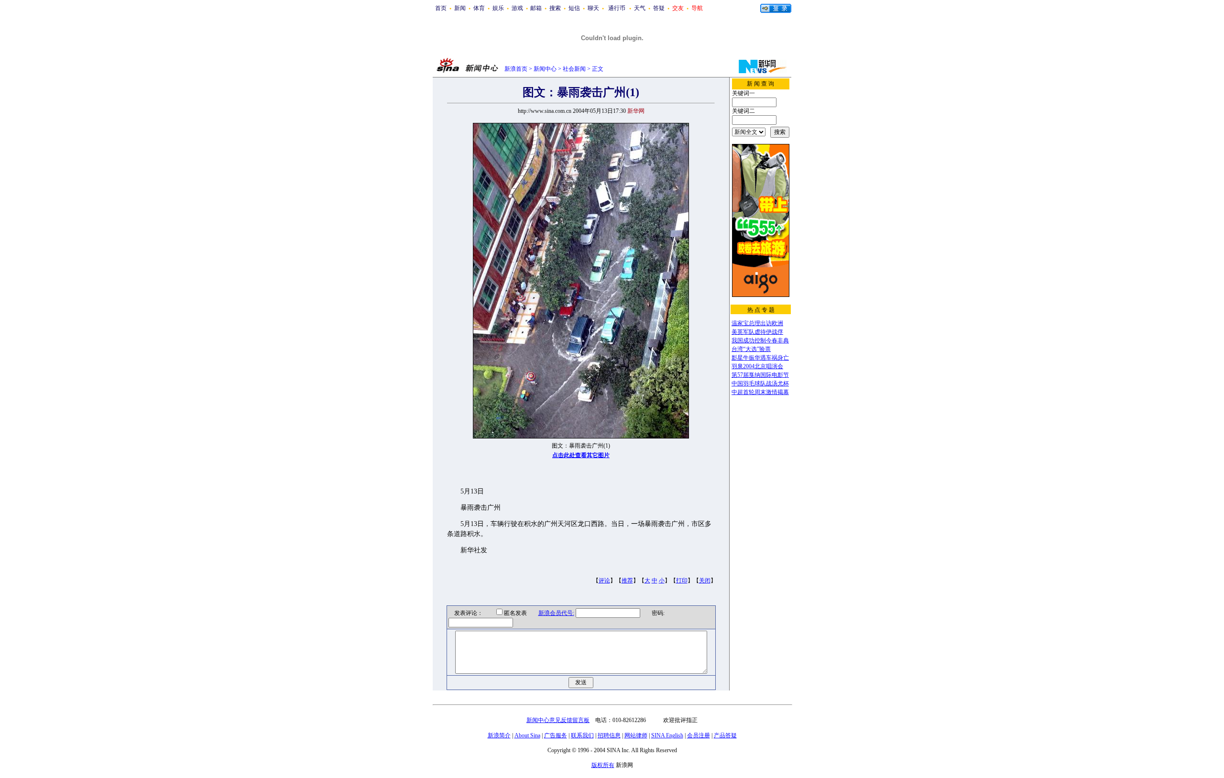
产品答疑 (725, 735)
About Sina (527, 735)
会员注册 (698, 735)
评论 (604, 580)
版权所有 (602, 765)
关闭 (704, 580)
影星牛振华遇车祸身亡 (760, 357)
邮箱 (536, 8)
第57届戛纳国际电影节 (760, 375)
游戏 (517, 8)
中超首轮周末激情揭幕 (760, 392)
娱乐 (498, 8)
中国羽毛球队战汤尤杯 (760, 383)
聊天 (593, 8)
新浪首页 (515, 69)
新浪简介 (499, 735)
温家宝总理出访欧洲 (757, 323)
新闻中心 (545, 69)
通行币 (616, 8)
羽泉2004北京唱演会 (757, 366)
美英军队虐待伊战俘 (757, 332)
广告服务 (555, 735)
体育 (479, 8)
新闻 (460, 8)
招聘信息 (609, 735)
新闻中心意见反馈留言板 (558, 720)
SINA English (667, 735)
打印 (682, 580)
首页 (441, 8)
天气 (639, 8)
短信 (574, 8)
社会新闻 (574, 69)
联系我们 (582, 735)
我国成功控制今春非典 (760, 340)
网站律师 (635, 735)
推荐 (627, 580)
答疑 (659, 8)
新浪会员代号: (556, 613)
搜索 (555, 8)
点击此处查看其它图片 (581, 455)
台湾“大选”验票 (751, 349)
